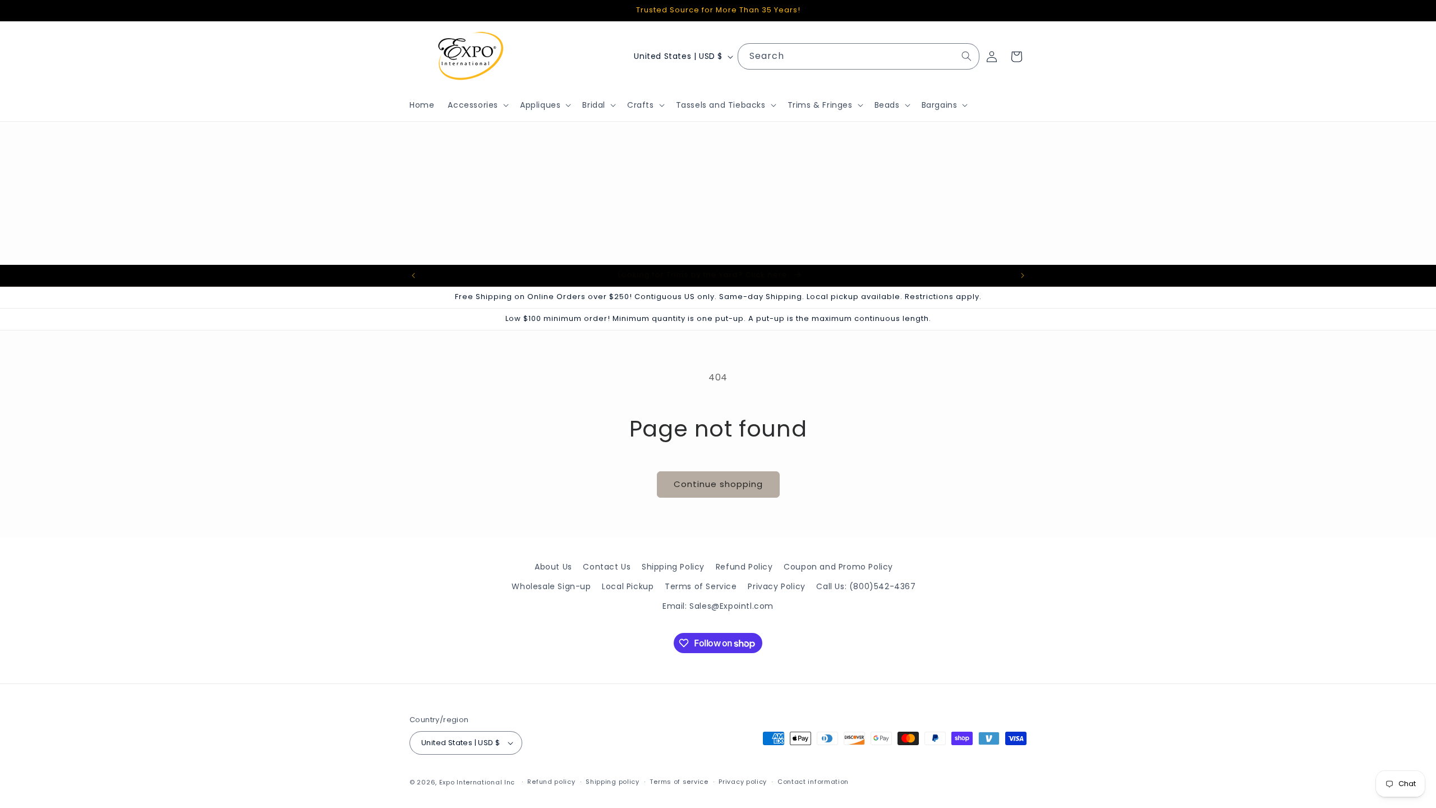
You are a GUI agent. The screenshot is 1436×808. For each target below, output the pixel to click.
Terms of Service (701, 586)
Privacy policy (743, 781)
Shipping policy (612, 781)
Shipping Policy (673, 566)
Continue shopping (718, 484)
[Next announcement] (1022, 275)
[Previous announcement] (413, 275)
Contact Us (606, 566)
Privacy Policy (776, 586)
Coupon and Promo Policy (838, 566)
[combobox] (858, 56)
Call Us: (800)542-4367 (865, 586)
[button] (477, 105)
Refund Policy (744, 566)
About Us (553, 566)
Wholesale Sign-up (551, 586)
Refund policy (551, 781)
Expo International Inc (477, 782)
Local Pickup (627, 586)
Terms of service (679, 781)
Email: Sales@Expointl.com (718, 606)
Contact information (813, 781)
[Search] (966, 56)
